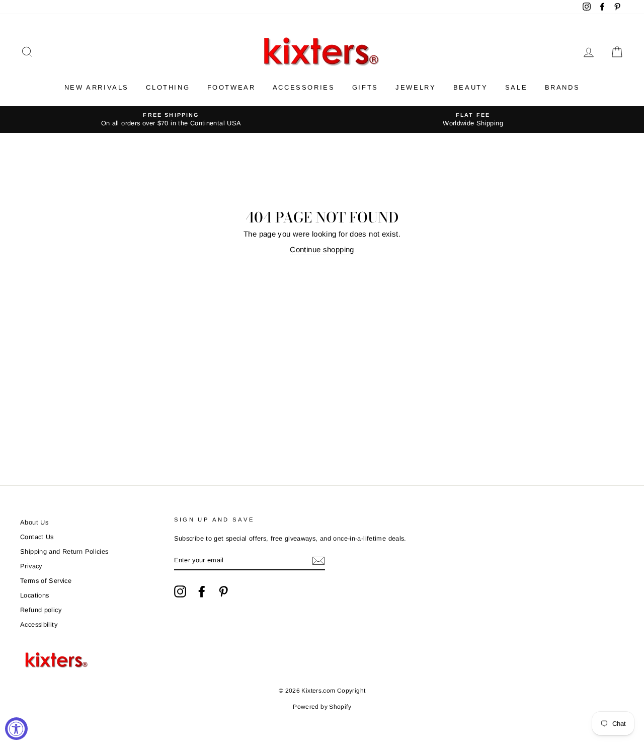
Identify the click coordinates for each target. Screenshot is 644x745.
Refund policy (40, 610)
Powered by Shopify (322, 706)
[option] (171, 119)
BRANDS (562, 87)
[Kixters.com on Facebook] (202, 591)
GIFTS (365, 87)
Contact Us (37, 537)
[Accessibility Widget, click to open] (16, 728)
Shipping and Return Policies (64, 551)
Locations (34, 595)
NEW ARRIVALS (96, 87)
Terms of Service (45, 580)
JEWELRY (415, 87)
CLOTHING (168, 87)
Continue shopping (322, 249)
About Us (34, 522)
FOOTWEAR (231, 87)
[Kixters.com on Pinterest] (223, 591)
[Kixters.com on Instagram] (180, 591)
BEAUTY (470, 87)
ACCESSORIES (304, 87)
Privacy (31, 566)
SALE (516, 87)
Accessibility (38, 624)
